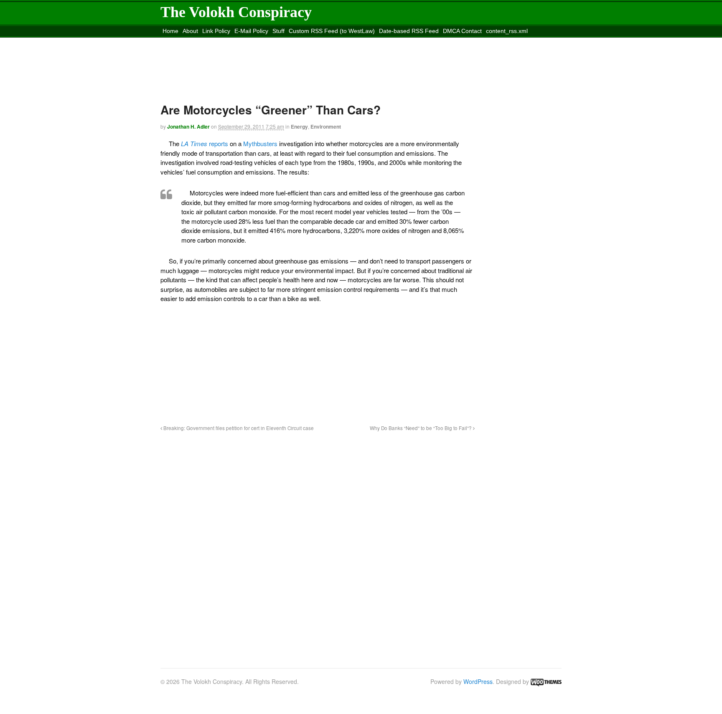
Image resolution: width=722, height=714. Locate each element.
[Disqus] (317, 545)
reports (204, 143)
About (190, 31)
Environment (325, 126)
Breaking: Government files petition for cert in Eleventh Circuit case (238, 428)
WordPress (478, 681)
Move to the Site (207, 41)
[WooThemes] (546, 681)
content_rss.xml (507, 31)
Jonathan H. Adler (188, 126)
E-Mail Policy (251, 31)
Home (170, 31)
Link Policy (216, 31)
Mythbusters (260, 143)
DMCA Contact (462, 31)
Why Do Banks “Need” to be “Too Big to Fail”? (421, 428)
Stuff (278, 31)
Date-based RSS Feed (409, 31)
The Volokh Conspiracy (236, 12)
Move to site (283, 41)
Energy (299, 126)
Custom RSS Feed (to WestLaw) (332, 31)
